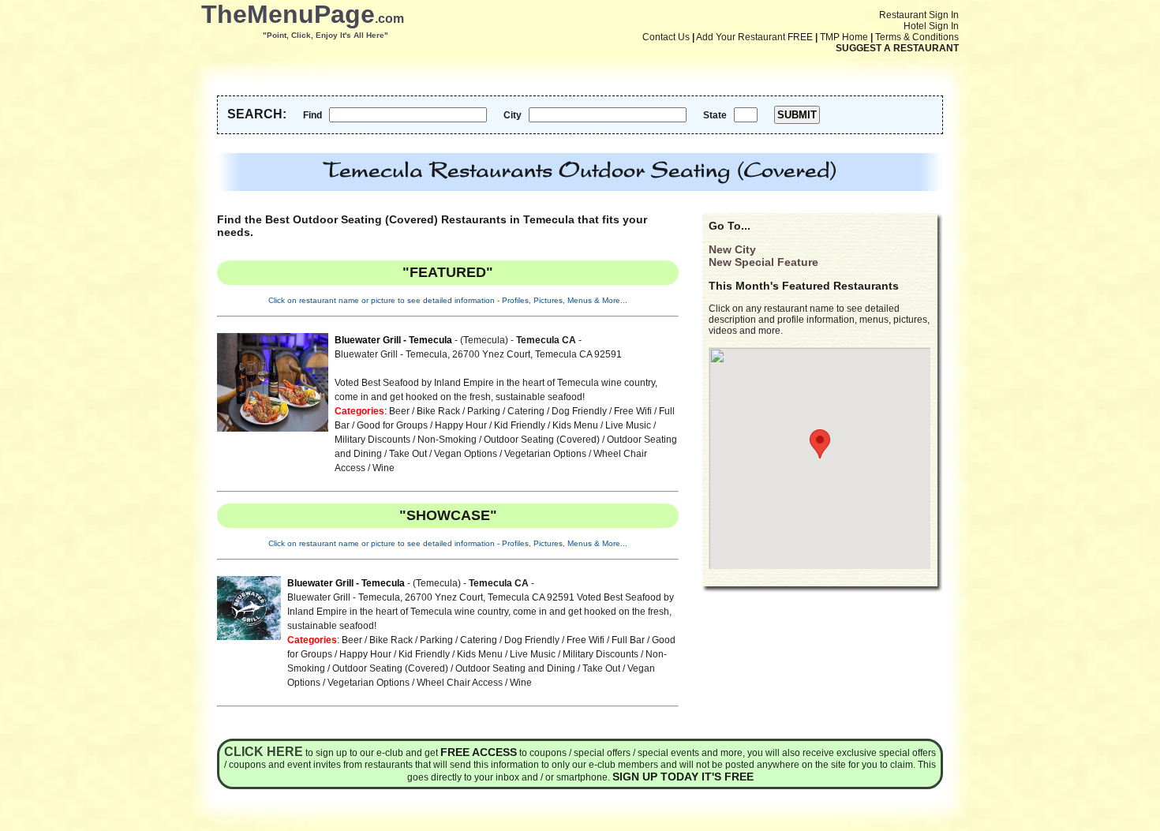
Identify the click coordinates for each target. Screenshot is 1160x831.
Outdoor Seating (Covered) (542, 439)
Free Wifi (633, 411)
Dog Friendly (579, 411)
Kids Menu (575, 425)
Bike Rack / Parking (458, 411)
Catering (525, 411)
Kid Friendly (519, 425)
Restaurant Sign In (919, 15)
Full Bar (628, 640)
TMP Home (844, 37)
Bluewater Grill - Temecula (393, 340)
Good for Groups (392, 425)
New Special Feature (763, 262)
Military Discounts (372, 439)
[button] (820, 444)
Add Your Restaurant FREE (754, 37)
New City (732, 249)
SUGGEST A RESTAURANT (897, 48)
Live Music (628, 425)
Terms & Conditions (917, 37)
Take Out (408, 453)
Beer (399, 411)
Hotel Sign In (931, 26)
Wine (383, 468)
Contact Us (666, 37)
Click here (263, 751)
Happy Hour (461, 425)
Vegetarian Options (545, 453)
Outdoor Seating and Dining (515, 668)
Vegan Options (465, 453)
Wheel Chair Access (460, 682)
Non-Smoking (447, 439)
